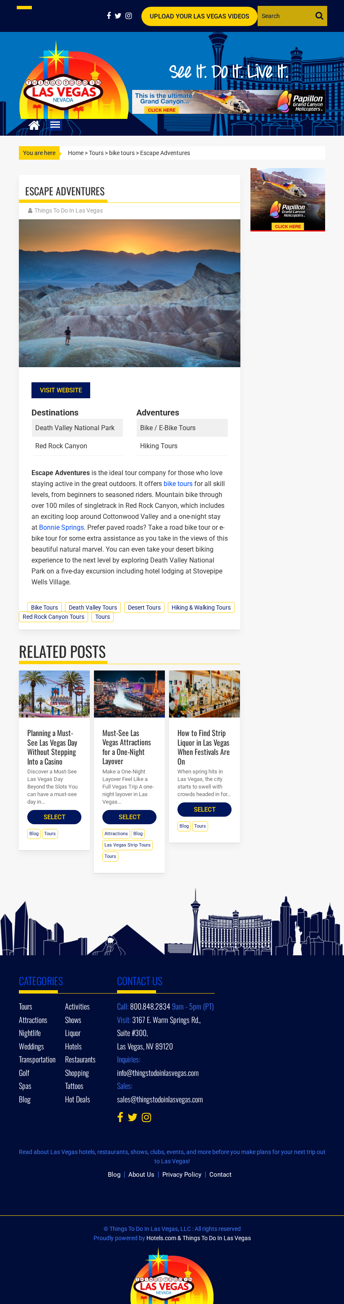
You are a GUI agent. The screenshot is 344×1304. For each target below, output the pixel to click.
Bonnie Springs (61, 527)
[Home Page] (34, 124)
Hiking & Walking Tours (201, 607)
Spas (25, 1085)
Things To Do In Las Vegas (68, 210)
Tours (96, 153)
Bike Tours (44, 607)
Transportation (37, 1059)
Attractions (116, 833)
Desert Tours (144, 607)
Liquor (73, 1032)
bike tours (122, 153)
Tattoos (74, 1085)
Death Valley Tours (93, 607)
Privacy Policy (181, 1174)
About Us (141, 1174)
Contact (220, 1174)
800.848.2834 (150, 1006)
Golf (24, 1072)
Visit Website (61, 390)
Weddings (31, 1046)
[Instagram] (129, 15)
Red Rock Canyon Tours (53, 616)
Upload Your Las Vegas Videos (199, 16)
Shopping (77, 1072)
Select (54, 817)
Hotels (73, 1046)
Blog (34, 833)
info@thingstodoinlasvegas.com (158, 1072)
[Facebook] (111, 15)
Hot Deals (77, 1099)
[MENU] (55, 125)
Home (75, 153)
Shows (73, 1019)
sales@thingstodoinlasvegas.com (160, 1099)
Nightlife (30, 1032)
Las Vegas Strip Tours (127, 845)
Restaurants (80, 1059)
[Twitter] (120, 15)
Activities (77, 1006)
